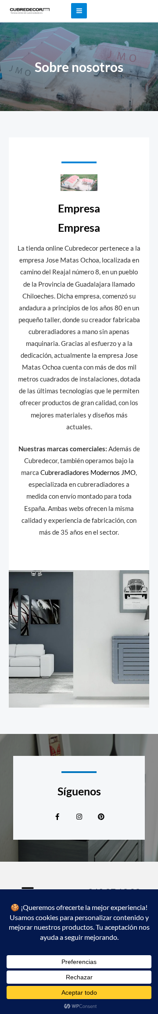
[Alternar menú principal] (78, 10)
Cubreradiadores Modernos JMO (88, 472)
